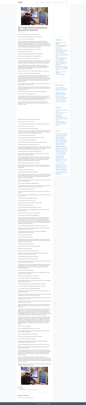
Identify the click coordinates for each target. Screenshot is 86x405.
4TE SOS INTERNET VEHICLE (61, 42)
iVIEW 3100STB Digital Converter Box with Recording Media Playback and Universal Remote (61, 62)
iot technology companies (64, 160)
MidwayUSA (64, 101)
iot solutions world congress (60, 156)
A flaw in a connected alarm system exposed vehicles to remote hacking (62, 97)
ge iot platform (21, 387)
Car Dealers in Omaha (22, 388)
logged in (24, 397)
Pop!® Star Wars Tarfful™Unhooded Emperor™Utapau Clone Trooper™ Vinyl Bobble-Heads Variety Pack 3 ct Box (62, 50)
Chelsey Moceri (58, 101)
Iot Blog (20, 2)
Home (37, 2)
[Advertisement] (34, 112)
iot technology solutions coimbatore (61, 165)
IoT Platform (62, 2)
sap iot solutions (59, 170)
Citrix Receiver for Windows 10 (61, 71)
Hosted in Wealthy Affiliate (46, 403)
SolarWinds (58, 74)
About (66, 2)
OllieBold (57, 100)
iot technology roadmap (60, 161)
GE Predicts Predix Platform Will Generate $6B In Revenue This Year (29, 389)
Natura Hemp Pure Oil (59, 92)
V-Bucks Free (58, 87)
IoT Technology (48, 2)
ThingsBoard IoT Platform (60, 69)
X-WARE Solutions (63, 100)
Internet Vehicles (55, 2)
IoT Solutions (42, 2)
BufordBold (58, 96)
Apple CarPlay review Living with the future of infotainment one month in (61, 58)
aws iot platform (61, 133)
